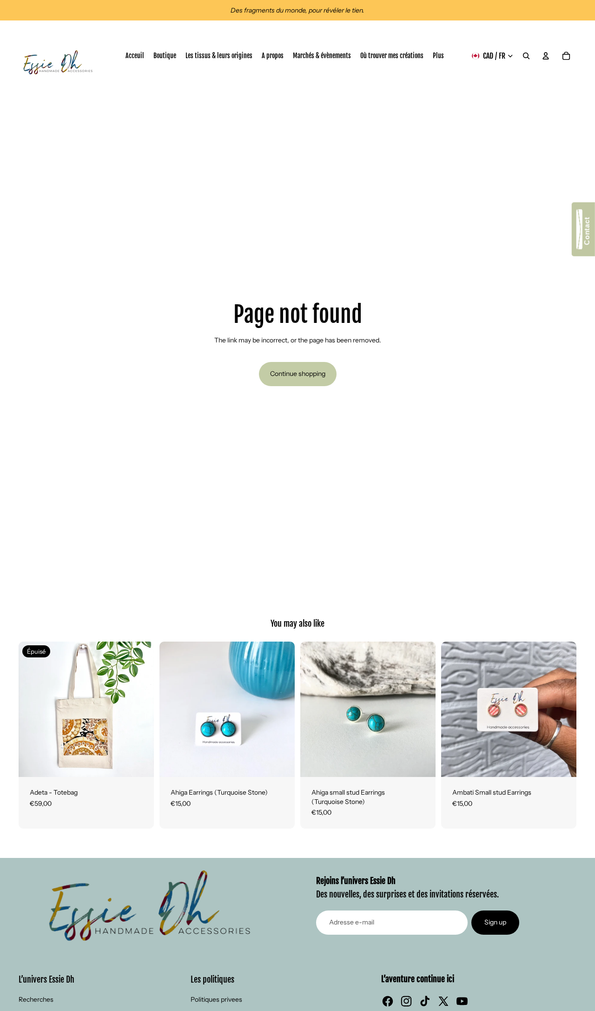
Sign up (495, 922)
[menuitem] (438, 56)
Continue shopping (297, 373)
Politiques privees (216, 999)
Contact (587, 233)
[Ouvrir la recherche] (526, 56)
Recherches (36, 999)
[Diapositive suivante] (140, 709)
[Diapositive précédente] (32, 709)
